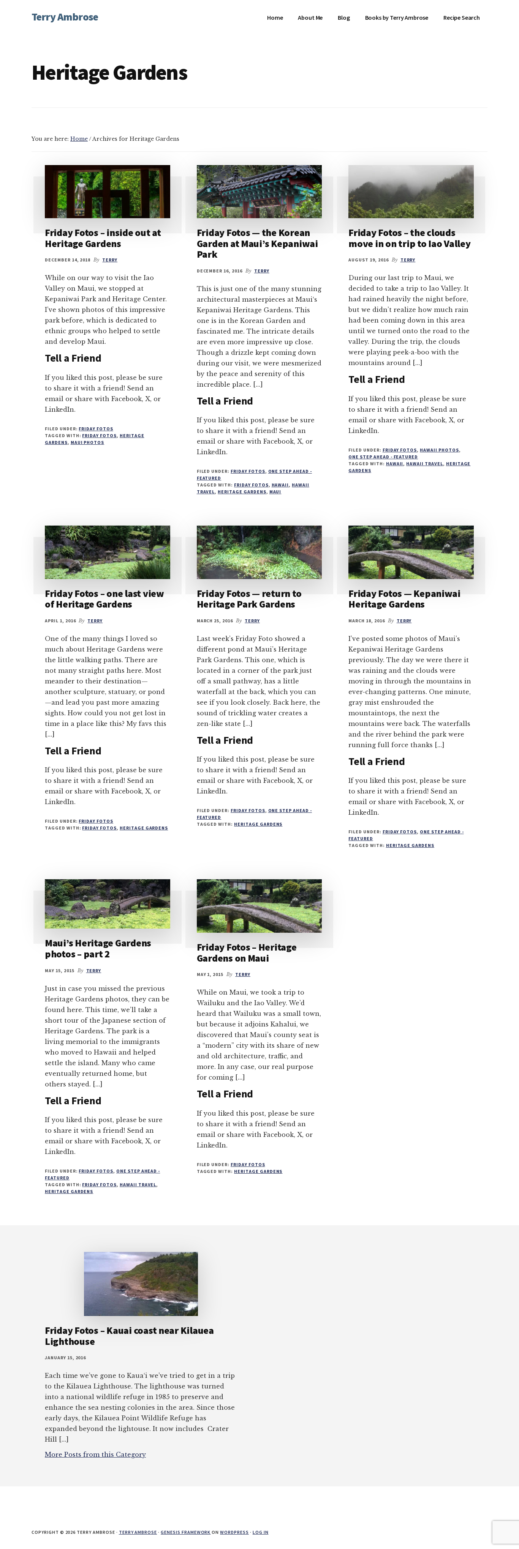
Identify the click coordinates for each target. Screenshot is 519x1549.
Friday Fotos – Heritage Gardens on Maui (247, 952)
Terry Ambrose (65, 17)
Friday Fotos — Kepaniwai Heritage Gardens (404, 599)
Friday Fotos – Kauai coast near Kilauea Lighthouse (129, 1336)
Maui (275, 491)
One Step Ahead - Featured (383, 457)
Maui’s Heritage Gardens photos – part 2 (98, 948)
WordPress (234, 1532)
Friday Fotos (96, 428)
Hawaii (280, 485)
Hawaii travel (424, 463)
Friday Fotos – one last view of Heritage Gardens (104, 599)
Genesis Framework (185, 1532)
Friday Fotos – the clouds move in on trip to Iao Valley (409, 238)
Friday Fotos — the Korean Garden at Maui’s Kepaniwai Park (257, 243)
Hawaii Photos (439, 450)
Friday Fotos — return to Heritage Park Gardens (249, 599)
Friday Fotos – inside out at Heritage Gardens (103, 238)
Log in (261, 1532)
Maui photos (87, 442)
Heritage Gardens (242, 491)
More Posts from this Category (95, 1454)
